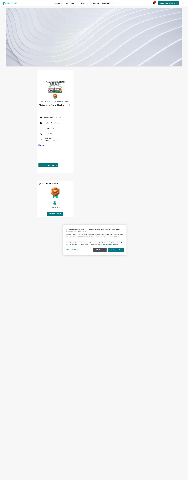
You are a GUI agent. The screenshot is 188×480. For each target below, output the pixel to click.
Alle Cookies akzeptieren (115, 249)
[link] (55, 117)
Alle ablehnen (99, 249)
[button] (55, 214)
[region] (95, 240)
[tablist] (84, 3)
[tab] (58, 3)
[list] (55, 128)
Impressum (115, 244)
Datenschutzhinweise (107, 244)
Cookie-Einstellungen (71, 249)
